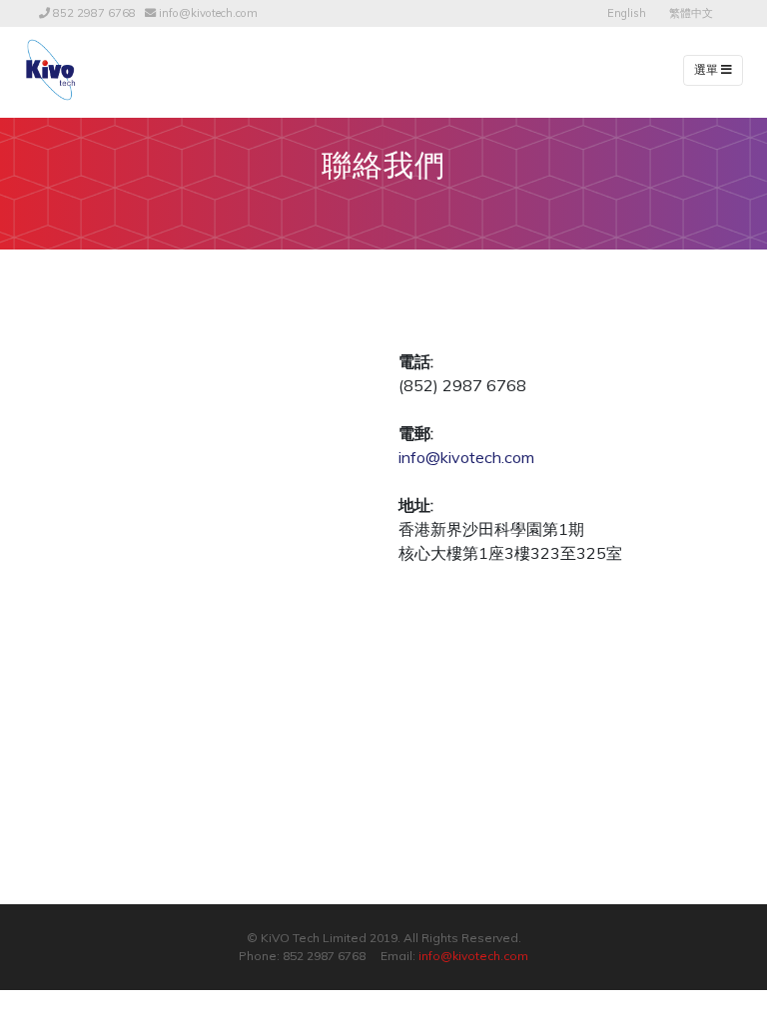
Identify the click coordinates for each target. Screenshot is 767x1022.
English (626, 13)
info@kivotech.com (208, 13)
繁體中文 (691, 13)
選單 (707, 70)
